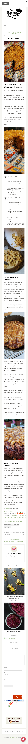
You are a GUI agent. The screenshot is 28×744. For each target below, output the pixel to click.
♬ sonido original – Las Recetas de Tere (13, 521)
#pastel (14, 515)
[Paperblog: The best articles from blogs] (7, 700)
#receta (24, 515)
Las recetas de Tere (19, 532)
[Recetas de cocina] (17, 697)
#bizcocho (19, 515)
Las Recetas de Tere (13, 737)
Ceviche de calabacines (14, 539)
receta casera (16, 524)
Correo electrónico (6, 673)
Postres (19, 32)
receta (7, 508)
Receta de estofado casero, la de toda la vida (13, 541)
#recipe (24, 517)
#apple (19, 517)
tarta (14, 412)
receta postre (7, 527)
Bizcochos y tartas (11, 32)
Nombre (5, 667)
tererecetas (14, 33)
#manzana (7, 517)
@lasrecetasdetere (8, 511)
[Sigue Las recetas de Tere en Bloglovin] (17, 700)
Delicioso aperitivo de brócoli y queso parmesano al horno (14, 597)
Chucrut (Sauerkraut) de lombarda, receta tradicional (14, 632)
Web (4, 679)
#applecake (14, 517)
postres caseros (7, 524)
